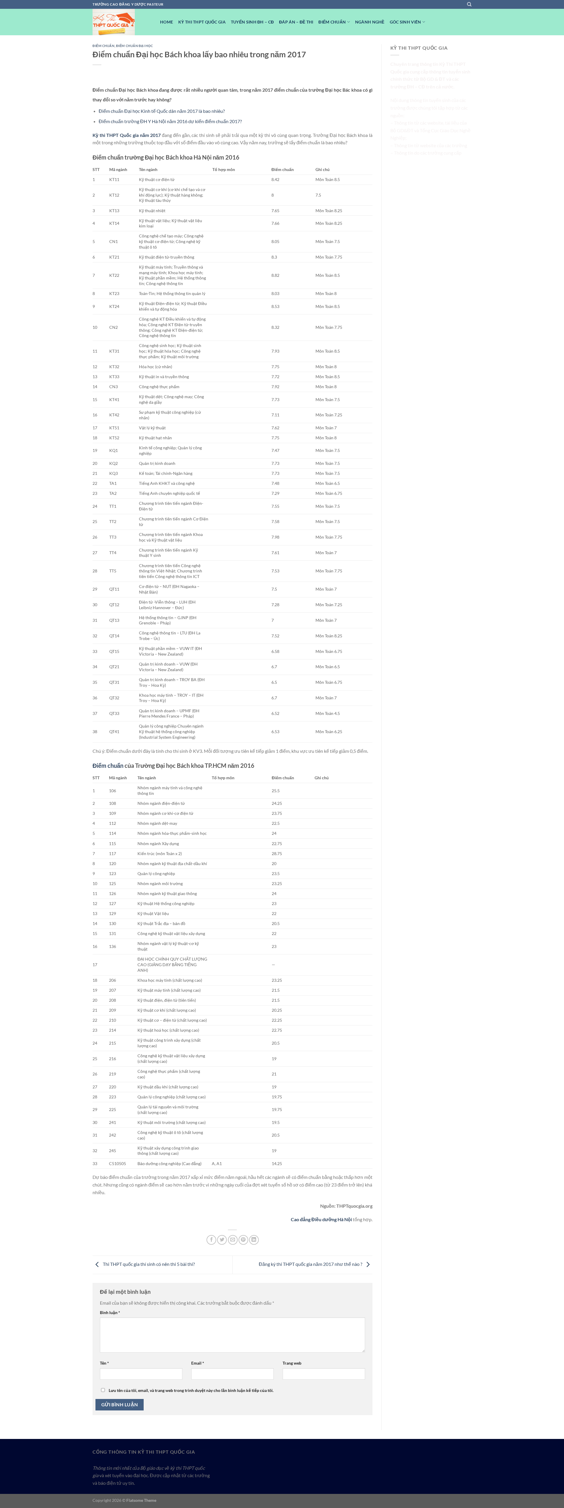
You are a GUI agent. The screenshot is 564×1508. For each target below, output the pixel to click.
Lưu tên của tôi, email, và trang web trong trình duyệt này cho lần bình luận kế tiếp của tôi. (191, 1390)
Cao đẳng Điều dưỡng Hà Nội (321, 1219)
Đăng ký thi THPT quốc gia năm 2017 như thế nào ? (311, 1264)
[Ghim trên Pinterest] (243, 1240)
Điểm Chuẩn (332, 21)
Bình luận (110, 1312)
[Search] (469, 4)
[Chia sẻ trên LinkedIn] (254, 1240)
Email (197, 1362)
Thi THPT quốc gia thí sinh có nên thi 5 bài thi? (148, 1264)
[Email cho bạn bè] (233, 1240)
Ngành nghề (370, 21)
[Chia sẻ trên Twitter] (222, 1240)
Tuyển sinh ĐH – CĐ (252, 21)
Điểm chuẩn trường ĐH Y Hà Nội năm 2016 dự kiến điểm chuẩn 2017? (170, 121)
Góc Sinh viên (405, 21)
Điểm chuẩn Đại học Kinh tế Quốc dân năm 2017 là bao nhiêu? (162, 111)
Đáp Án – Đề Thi (296, 21)
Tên (104, 1362)
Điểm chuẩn (108, 765)
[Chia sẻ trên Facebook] (211, 1240)
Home (166, 21)
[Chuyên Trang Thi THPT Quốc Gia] (122, 22)
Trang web (292, 1362)
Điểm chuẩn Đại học (134, 46)
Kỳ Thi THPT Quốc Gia (202, 21)
